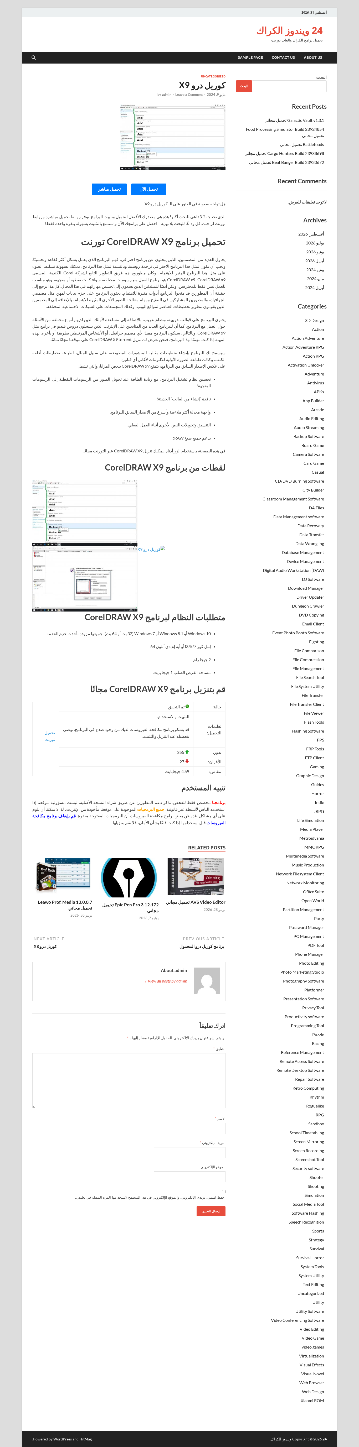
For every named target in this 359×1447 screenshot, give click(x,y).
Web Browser (311, 1382)
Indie (319, 802)
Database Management (303, 552)
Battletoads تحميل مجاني (302, 144)
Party (319, 918)
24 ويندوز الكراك (290, 30)
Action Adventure (308, 338)
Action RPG (313, 355)
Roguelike (315, 1105)
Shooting (316, 1186)
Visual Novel (312, 1373)
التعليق (219, 1049)
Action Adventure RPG (303, 346)
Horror (317, 793)
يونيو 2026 (315, 251)
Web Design (313, 1391)
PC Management (309, 936)
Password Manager (306, 927)
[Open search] (34, 58)
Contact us (283, 57)
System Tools (312, 1266)
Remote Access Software (302, 1061)
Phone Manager (309, 954)
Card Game (314, 463)
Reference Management (302, 1052)
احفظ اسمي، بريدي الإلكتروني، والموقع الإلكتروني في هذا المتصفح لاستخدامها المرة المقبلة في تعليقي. (150, 1197)
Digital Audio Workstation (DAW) (293, 570)
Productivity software (304, 1016)
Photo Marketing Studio (302, 971)
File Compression (308, 659)
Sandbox (316, 1123)
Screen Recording (308, 1150)
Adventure (314, 373)
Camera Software (308, 454)
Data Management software (298, 516)
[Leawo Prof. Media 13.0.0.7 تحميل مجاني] (62, 877)
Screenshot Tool (309, 1159)
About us (313, 57)
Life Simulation (310, 820)
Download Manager (306, 588)
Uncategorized (213, 76)
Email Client (313, 623)
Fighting (316, 641)
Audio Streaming (309, 427)
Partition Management (303, 909)
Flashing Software (308, 730)
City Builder (313, 489)
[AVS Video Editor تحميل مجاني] (195, 877)
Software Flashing (308, 1212)
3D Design (314, 320)
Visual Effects (312, 1364)
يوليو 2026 (315, 242)
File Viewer (314, 713)
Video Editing (312, 1328)
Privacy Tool (313, 1007)
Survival (317, 1248)
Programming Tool (307, 1025)
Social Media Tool (308, 1204)
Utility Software (309, 1311)
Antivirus (315, 382)
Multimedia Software (305, 855)
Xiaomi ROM (312, 1400)
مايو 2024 (315, 278)
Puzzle (318, 1034)
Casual (318, 471)
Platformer (314, 989)
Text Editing (313, 1284)
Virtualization (311, 1355)
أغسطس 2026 (311, 233)
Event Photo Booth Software (298, 632)
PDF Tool (315, 945)
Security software (308, 1168)
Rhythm (317, 1096)
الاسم (220, 1118)
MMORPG (314, 846)
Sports (318, 1230)
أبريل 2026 (314, 260)
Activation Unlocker (306, 364)
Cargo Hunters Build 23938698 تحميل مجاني (284, 153)
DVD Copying (311, 614)
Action (318, 329)
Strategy (316, 1239)
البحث (321, 77)
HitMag (85, 1439)
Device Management (305, 561)
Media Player (312, 829)
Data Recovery (311, 525)
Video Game (313, 1337)
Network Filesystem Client (300, 873)
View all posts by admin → (165, 980)
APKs (319, 391)
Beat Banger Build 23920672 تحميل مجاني (286, 162)
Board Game (312, 445)
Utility (318, 1302)
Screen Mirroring (309, 1141)
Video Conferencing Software (297, 1320)
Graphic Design (310, 775)
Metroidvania (311, 837)
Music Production (308, 864)
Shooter (317, 1177)
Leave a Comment (189, 94)
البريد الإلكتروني (212, 1143)
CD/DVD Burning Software (299, 480)
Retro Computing (308, 1087)
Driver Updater (310, 596)
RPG (320, 1114)
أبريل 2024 (314, 287)
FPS (320, 739)
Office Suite (313, 891)
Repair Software (309, 1079)
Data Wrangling (309, 543)
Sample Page (250, 57)
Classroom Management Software (293, 498)
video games (313, 1346)
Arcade (317, 409)
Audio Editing (311, 418)
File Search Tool (310, 677)
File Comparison (309, 650)
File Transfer (313, 695)
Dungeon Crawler (308, 605)
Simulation (314, 1195)
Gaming (317, 766)
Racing (318, 1043)
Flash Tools (314, 721)
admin (166, 94)
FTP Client (314, 757)
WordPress (62, 1439)
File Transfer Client (307, 704)
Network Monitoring (305, 882)
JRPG (319, 811)
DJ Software (313, 579)
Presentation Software (303, 998)
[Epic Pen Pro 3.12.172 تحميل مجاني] (129, 879)
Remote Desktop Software (300, 1070)
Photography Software (303, 980)
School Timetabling (307, 1132)
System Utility (311, 1275)
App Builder (313, 400)
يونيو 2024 (315, 269)
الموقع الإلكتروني (213, 1167)
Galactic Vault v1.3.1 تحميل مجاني (294, 120)
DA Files (316, 507)
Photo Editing (311, 962)
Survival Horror (310, 1257)
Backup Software (309, 436)
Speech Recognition (306, 1221)
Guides (317, 784)
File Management (308, 668)
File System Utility (307, 686)
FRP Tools (315, 748)
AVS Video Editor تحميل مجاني (195, 902)
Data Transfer (311, 534)
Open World (312, 900)
